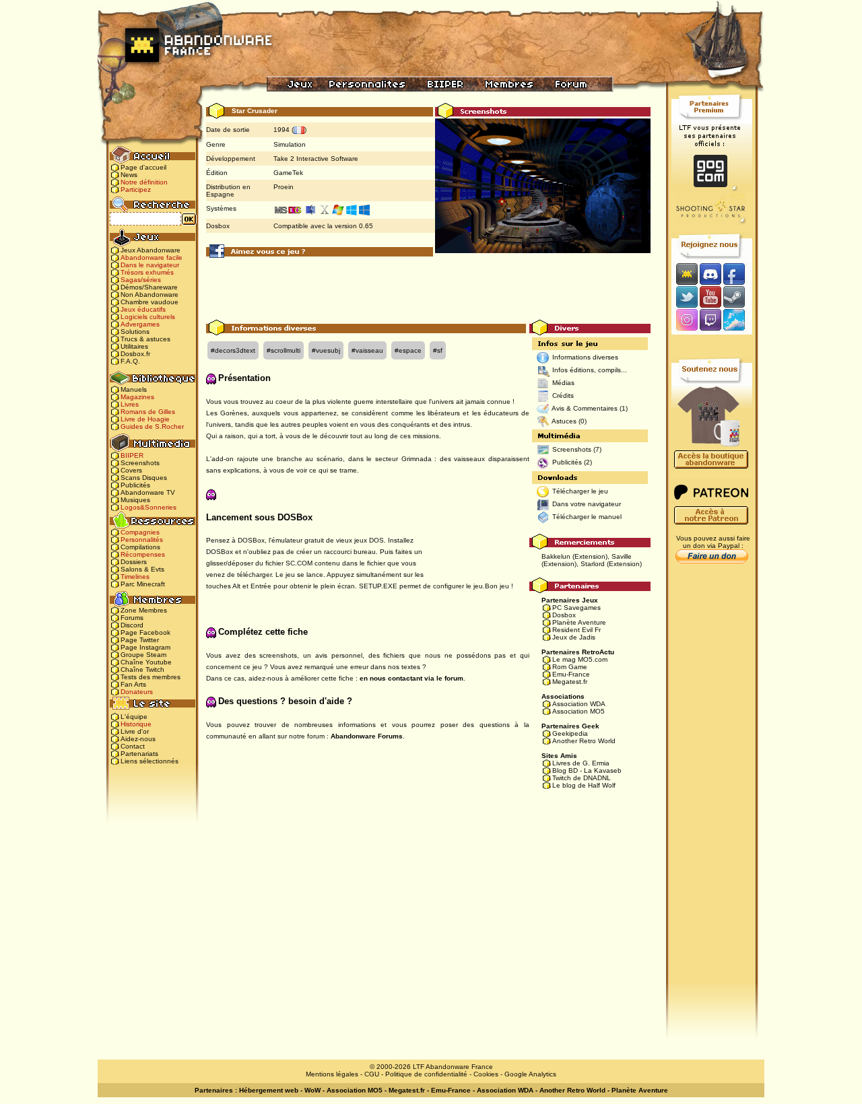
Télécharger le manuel (587, 516)
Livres (130, 404)
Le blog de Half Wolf (584, 785)
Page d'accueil (143, 167)
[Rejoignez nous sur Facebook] (738, 273)
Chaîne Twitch (142, 669)
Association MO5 (578, 711)
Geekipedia (570, 733)
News (129, 174)
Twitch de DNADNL (581, 778)
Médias (563, 382)
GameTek (288, 172)
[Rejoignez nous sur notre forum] (684, 273)
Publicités (135, 485)
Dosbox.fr (135, 353)
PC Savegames (576, 607)
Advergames (140, 324)
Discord (132, 625)
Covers (131, 470)
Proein (283, 187)
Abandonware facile (152, 257)
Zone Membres (144, 610)
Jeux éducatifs (143, 309)
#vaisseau (367, 350)
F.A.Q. (130, 361)
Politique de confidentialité (426, 1074)
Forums (132, 617)
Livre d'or (135, 731)
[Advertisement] (428, 289)
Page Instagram (145, 647)
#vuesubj (326, 350)
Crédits (563, 395)
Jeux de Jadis (573, 637)
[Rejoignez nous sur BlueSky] (738, 320)
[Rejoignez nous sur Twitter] (684, 296)
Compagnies (140, 532)
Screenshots (140, 463)
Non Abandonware (149, 294)
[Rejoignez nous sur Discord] (710, 273)
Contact (133, 746)
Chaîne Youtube (146, 662)
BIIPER (132, 455)
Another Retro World (584, 741)
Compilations (140, 547)
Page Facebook (145, 632)
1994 (281, 129)
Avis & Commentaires (585, 408)
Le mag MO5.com (579, 659)
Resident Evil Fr (576, 629)
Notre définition (144, 182)
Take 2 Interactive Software (315, 158)
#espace (408, 350)
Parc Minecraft (143, 584)
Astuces (564, 421)
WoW (312, 1090)
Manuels (134, 389)
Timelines (135, 576)
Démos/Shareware (149, 287)
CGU (371, 1074)
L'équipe (134, 716)
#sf (437, 350)
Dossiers (134, 561)
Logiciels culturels (148, 316)
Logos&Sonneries (148, 507)
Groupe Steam (143, 654)
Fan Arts (133, 684)
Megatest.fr (569, 681)
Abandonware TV (148, 492)
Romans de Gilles (148, 411)
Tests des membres (150, 677)
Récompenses (143, 554)
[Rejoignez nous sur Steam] (738, 296)
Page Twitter (140, 640)
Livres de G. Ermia (580, 763)
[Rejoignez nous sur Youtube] (710, 296)
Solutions (135, 331)
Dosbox (564, 615)
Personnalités (142, 539)
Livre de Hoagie (145, 419)
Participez (136, 189)
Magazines (137, 397)
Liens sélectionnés (149, 761)
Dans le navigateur (150, 265)
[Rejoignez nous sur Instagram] (685, 320)
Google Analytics (530, 1074)
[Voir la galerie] (543, 185)
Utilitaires (134, 346)
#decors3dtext (233, 350)
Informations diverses (585, 357)
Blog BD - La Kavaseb (587, 770)
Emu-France (571, 674)
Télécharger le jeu (580, 491)
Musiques (135, 500)
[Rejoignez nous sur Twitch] (710, 320)
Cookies (485, 1074)
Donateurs (137, 691)
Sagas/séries (141, 279)
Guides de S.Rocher (152, 426)
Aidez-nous (138, 739)
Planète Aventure (579, 622)
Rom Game (569, 666)
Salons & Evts (142, 569)
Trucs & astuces (145, 339)
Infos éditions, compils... (589, 370)
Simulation (289, 144)
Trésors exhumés (147, 272)
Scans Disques (144, 477)
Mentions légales (332, 1074)
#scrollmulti (283, 350)
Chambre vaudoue (149, 302)
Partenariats (139, 753)
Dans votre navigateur (586, 504)
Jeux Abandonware (150, 250)
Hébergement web (268, 1090)
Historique (136, 724)
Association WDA (578, 704)
